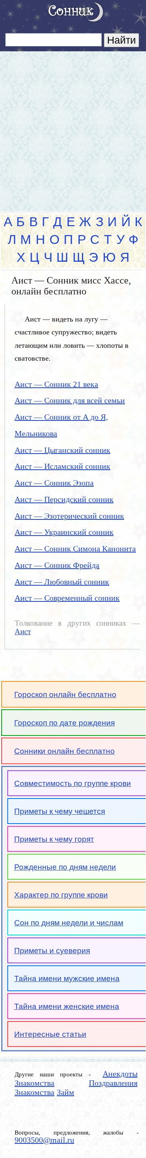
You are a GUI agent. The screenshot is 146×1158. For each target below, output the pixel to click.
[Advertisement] (73, 128)
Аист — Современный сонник (67, 597)
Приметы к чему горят (54, 839)
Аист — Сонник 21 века (56, 384)
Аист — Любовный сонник (62, 581)
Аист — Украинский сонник (64, 532)
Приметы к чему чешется (59, 811)
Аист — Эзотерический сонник (69, 515)
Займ (65, 1092)
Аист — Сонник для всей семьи (70, 400)
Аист (23, 632)
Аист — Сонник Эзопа (54, 482)
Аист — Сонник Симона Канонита (75, 548)
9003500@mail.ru (44, 1139)
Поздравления (113, 1082)
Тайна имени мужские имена (67, 978)
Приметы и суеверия (52, 950)
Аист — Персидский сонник (64, 499)
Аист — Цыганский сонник (62, 450)
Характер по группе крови (61, 895)
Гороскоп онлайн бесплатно (65, 694)
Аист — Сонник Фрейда (57, 565)
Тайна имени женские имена (66, 1006)
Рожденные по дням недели (65, 867)
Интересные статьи (50, 1034)
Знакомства (34, 1082)
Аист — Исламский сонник (62, 466)
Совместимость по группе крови (72, 783)
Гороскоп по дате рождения (64, 723)
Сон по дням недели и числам (68, 922)
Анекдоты (120, 1073)
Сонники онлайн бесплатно (64, 751)
